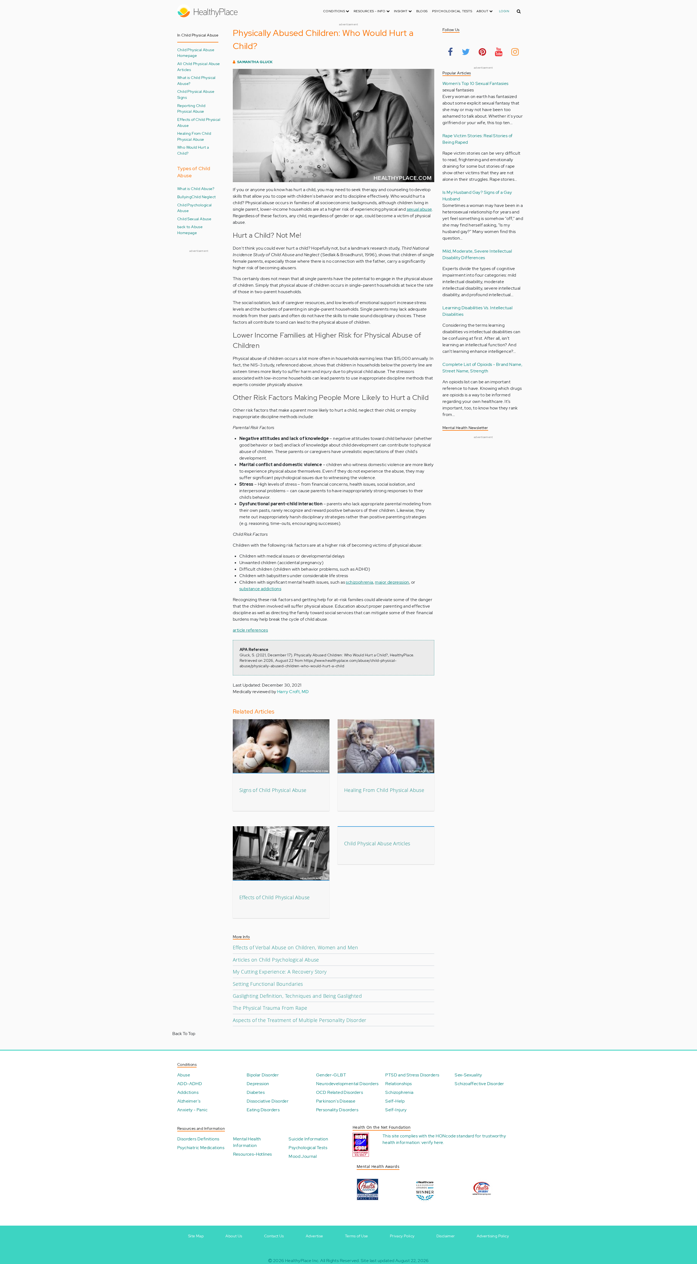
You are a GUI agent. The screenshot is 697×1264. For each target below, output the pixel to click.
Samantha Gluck (255, 62)
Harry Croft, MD (293, 691)
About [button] (482, 11)
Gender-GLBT (331, 1075)
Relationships (398, 1084)
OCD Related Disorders (339, 1092)
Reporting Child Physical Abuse (191, 108)
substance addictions (260, 589)
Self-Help (395, 1101)
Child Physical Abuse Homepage (195, 52)
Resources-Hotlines (252, 1154)
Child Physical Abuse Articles (377, 843)
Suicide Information (308, 1139)
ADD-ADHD (189, 1084)
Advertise (314, 1236)
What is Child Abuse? (195, 188)
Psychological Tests (452, 11)
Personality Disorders (337, 1110)
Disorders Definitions (198, 1139)
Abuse (183, 1075)
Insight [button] (401, 11)
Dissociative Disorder (268, 1101)
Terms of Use (356, 1236)
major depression (392, 582)
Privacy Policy (402, 1236)
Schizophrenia (399, 1092)
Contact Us (274, 1236)
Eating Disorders (263, 1110)
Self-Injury (395, 1110)
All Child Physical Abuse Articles (198, 66)
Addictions (187, 1092)
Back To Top (183, 1033)
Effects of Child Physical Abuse (198, 122)
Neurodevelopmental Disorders (347, 1084)
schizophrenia (359, 582)
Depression (258, 1084)
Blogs (422, 11)
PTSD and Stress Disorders (412, 1075)
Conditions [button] (334, 11)
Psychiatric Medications (200, 1147)
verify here (432, 1142)
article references (250, 630)
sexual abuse (419, 209)
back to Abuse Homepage (190, 229)
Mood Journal (303, 1156)
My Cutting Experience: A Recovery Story (280, 971)
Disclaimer (445, 1236)
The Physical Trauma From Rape (270, 1008)
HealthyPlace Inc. (302, 1260)
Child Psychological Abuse (194, 207)
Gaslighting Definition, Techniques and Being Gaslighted (297, 996)
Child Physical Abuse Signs (195, 94)
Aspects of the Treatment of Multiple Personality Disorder (299, 1020)
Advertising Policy (493, 1236)
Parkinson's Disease (336, 1101)
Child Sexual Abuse (194, 218)
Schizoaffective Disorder (479, 1084)
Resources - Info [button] (370, 11)
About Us (233, 1236)
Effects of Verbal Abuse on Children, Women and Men (295, 947)
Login (504, 11)
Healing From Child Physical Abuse (194, 136)
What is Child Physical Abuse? (196, 80)
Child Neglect (203, 196)
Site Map (196, 1236)
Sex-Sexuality (468, 1075)
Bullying (184, 196)
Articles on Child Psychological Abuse (276, 959)
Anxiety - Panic (192, 1110)
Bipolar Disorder (263, 1075)
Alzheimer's (188, 1101)
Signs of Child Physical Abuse (273, 790)
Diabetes (256, 1092)
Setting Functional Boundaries (268, 984)
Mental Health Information (247, 1142)
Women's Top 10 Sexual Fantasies (475, 83)
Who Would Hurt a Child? (193, 150)
